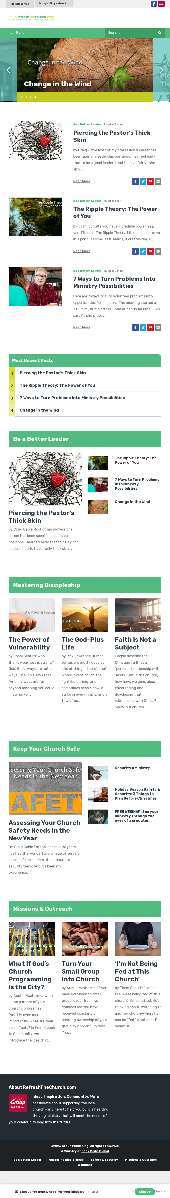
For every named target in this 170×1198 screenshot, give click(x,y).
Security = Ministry (132, 768)
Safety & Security (104, 1159)
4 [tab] (34, 96)
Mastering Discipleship (66, 1159)
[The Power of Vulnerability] (32, 617)
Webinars (85, 1164)
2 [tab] (25, 96)
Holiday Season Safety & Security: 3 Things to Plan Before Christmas (137, 793)
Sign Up (145, 1191)
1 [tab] (20, 96)
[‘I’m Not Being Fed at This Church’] (138, 939)
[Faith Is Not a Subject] (138, 617)
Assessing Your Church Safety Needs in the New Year (44, 830)
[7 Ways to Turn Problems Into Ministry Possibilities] (35, 286)
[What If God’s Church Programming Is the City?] (32, 939)
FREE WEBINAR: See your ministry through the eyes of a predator (136, 816)
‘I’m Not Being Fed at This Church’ (136, 971)
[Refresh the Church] (32, 18)
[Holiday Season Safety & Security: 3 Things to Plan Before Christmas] (98, 794)
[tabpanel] (85, 65)
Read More (81, 181)
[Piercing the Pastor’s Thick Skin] (35, 140)
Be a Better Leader (87, 124)
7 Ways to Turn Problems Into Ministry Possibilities (72, 397)
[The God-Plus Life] (85, 617)
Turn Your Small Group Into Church (81, 971)
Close (158, 1191)
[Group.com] (161, 4)
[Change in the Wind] (98, 507)
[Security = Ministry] (98, 773)
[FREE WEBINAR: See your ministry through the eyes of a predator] (98, 816)
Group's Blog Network (52, 3)
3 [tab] (29, 96)
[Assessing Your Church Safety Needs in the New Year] (45, 788)
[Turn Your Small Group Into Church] (85, 939)
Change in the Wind (57, 84)
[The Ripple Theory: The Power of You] (35, 216)
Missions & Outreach (141, 1159)
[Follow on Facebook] (154, 4)
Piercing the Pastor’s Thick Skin (53, 372)
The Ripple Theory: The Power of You (57, 385)
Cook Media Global (95, 1151)
